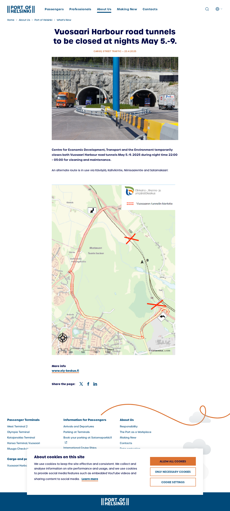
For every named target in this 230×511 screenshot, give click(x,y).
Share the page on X (81, 384)
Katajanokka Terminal (21, 437)
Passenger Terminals (23, 420)
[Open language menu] (219, 9)
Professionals (80, 9)
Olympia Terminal (18, 432)
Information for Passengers (84, 420)
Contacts (150, 9)
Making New (127, 9)
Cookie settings (173, 482)
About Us (104, 9)
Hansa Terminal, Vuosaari (23, 443)
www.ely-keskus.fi (65, 371)
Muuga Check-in (18, 448)
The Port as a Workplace (135, 432)
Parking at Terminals (76, 432)
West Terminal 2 (17, 426)
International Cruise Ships (79, 447)
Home (10, 20)
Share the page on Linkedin (95, 384)
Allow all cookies (173, 461)
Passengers (54, 9)
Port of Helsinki (43, 20)
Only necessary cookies (173, 472)
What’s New (64, 20)
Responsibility (129, 426)
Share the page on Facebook (88, 384)
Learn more (90, 479)
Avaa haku (207, 9)
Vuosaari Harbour (18, 465)
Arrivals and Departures (78, 426)
